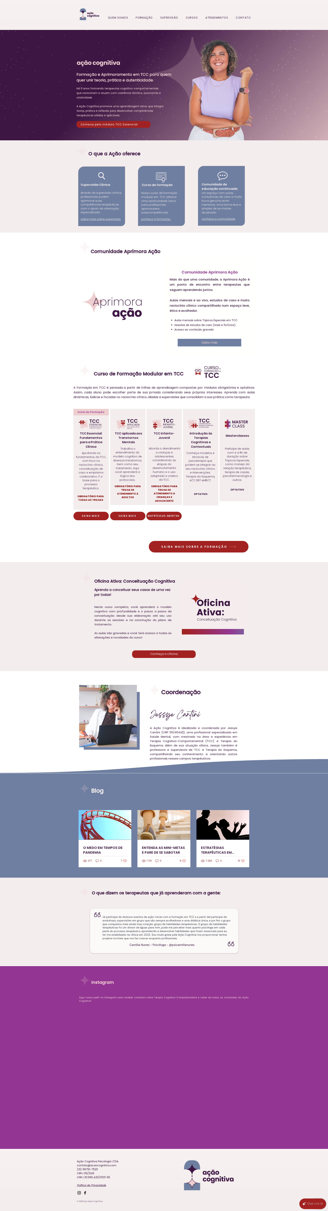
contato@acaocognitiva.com (96, 1165)
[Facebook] (85, 1193)
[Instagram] (79, 1193)
